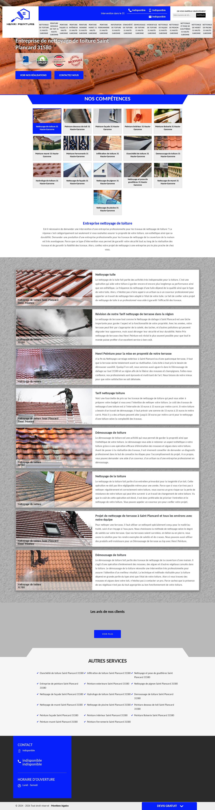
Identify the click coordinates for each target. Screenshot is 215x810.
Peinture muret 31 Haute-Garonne (93, 29)
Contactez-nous (69, 75)
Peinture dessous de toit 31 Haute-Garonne (54, 29)
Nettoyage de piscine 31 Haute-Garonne (207, 29)
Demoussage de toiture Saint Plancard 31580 (153, 696)
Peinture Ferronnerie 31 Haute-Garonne (103, 29)
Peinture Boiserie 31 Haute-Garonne (83, 29)
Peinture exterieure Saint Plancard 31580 (108, 684)
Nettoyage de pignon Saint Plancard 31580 (156, 684)
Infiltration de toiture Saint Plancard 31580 (109, 673)
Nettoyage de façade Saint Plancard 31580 (61, 694)
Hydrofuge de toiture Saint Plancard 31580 (109, 694)
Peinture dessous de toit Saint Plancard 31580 (154, 707)
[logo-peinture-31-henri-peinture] (20, 16)
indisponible (138, 10)
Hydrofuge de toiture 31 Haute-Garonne (152, 29)
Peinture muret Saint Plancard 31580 (59, 722)
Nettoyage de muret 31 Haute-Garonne (196, 29)
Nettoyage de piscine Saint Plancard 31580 (109, 705)
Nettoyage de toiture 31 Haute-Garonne (44, 29)
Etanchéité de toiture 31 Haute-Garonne (128, 29)
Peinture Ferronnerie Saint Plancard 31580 (109, 722)
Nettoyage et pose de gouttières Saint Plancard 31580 (153, 675)
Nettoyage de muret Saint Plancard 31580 (61, 705)
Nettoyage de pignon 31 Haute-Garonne (174, 29)
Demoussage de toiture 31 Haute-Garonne (139, 29)
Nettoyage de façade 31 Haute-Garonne (163, 29)
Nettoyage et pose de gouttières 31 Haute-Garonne (185, 29)
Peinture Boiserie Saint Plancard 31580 (154, 715)
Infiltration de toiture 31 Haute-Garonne (116, 29)
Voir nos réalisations (33, 75)
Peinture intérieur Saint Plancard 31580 (107, 715)
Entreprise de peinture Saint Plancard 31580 (59, 686)
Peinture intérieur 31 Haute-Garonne (73, 29)
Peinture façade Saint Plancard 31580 (59, 715)
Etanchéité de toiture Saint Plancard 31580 (62, 673)
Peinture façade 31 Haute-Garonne (63, 29)
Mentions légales (60, 806)
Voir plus (107, 634)
